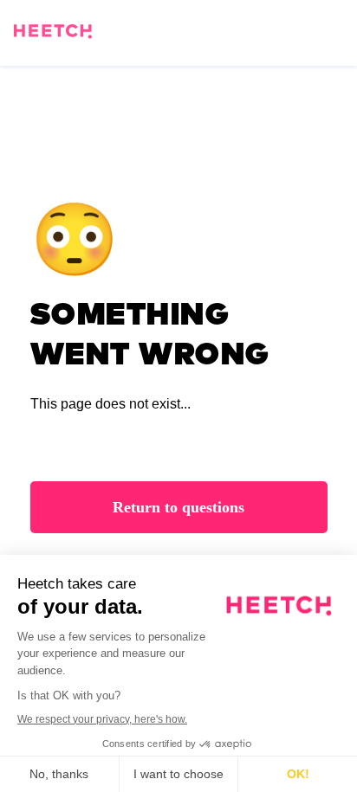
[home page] (53, 33)
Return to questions (178, 507)
